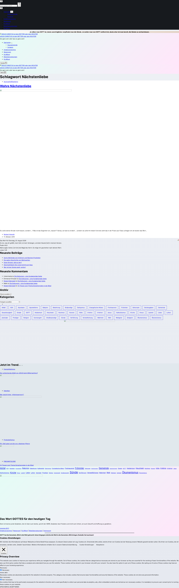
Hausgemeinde (12, 45)
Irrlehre (89, 312)
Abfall (4, 307)
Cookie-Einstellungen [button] (87, 545)
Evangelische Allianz (96, 307)
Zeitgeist (130, 318)
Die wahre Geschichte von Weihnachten (17, 260)
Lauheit (150, 312)
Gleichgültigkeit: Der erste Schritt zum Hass (18, 265)
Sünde (63, 318)
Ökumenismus (142, 318)
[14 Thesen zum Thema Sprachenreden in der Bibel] (7, 446)
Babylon (45, 307)
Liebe (160, 312)
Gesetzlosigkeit (7, 312)
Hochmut (61, 312)
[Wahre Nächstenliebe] (36, 91)
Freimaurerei (112, 307)
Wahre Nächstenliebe (15, 86)
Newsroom (7, 52)
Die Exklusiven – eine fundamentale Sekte (28, 276)
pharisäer (5, 318)
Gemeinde (161, 307)
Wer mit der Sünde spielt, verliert (15, 267)
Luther (169, 312)
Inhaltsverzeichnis (10, 50)
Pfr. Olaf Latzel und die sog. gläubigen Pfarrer (15, 444)
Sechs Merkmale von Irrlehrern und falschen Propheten (22, 258)
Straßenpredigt (51, 318)
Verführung (74, 318)
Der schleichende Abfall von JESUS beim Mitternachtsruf (19, 373)
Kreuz (142, 312)
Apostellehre (33, 307)
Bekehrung (56, 307)
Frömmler (124, 307)
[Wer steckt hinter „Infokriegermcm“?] (7, 375)
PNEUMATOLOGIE (10, 461)
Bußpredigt (68, 307)
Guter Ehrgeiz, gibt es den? (13, 262)
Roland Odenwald (9, 281)
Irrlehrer (100, 312)
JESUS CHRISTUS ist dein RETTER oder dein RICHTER (18, 36)
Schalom (10, 47)
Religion (26, 318)
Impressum (47, 531)
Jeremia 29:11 (4, 528)
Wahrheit (100, 318)
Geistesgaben (148, 307)
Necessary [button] (3, 568)
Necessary (5, 570)
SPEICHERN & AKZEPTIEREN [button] (9, 587)
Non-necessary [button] (5, 577)
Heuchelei (50, 312)
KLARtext (7, 54)
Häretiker (7, 391)
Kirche (132, 312)
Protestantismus (9, 440)
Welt (109, 318)
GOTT (28, 312)
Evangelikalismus (9, 369)
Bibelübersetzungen (10, 57)
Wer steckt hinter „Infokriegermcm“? (12, 394)
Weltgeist (119, 318)
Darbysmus (81, 307)
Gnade (19, 312)
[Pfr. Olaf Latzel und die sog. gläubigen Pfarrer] (20, 397)
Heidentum (38, 312)
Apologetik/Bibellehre (11, 82)
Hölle (81, 312)
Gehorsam (136, 307)
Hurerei (71, 312)
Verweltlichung (88, 318)
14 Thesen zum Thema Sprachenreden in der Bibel (34, 286)
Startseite (7, 42)
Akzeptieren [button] (100, 545)
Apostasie (21, 307)
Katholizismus (121, 312)
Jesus (110, 312)
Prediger (16, 318)
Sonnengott (37, 318)
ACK (11, 307)
